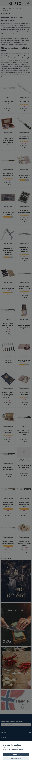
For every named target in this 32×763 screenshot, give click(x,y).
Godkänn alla (16, 754)
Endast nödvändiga (16, 758)
